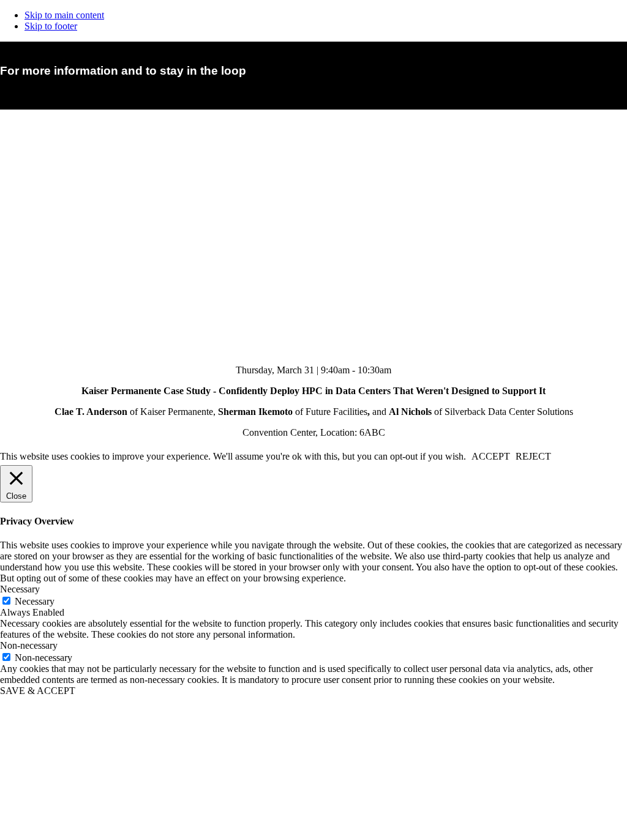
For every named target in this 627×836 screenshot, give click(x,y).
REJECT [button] (533, 456)
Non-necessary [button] (29, 645)
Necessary (34, 601)
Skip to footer (50, 26)
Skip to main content (64, 15)
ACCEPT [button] (490, 456)
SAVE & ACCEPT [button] (37, 690)
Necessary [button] (20, 589)
